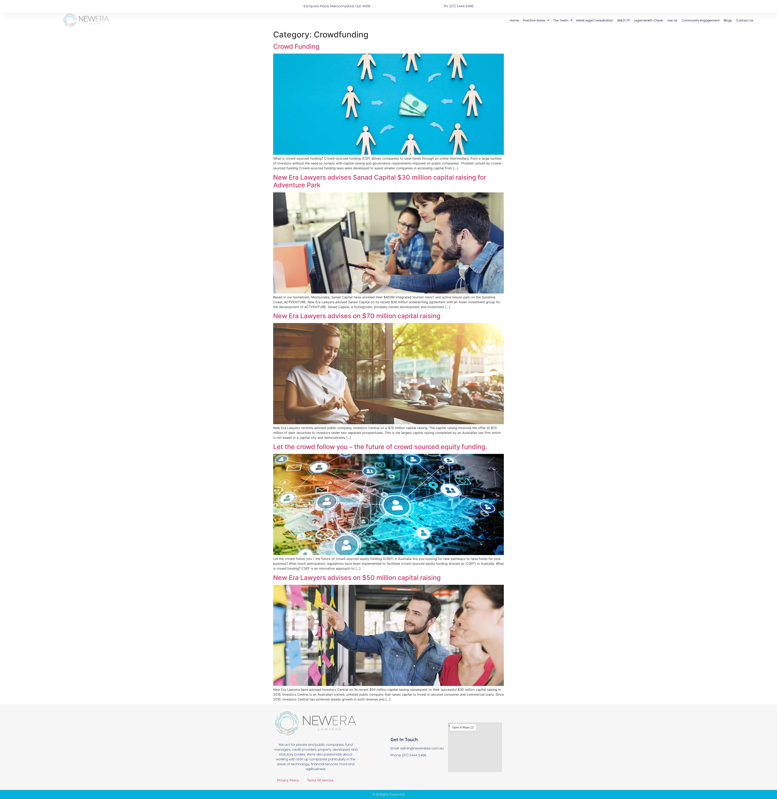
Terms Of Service (320, 780)
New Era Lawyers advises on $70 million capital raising (357, 316)
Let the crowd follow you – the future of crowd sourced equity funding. (380, 447)
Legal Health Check (648, 20)
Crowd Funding (296, 46)
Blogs (728, 20)
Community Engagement (700, 20)
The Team (560, 20)
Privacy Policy (288, 780)
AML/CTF (623, 20)
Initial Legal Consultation (594, 20)
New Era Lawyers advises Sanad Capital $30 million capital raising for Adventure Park (379, 181)
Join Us (672, 20)
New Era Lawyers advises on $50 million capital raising (357, 578)
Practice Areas (534, 20)
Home (514, 20)
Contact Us (744, 20)
